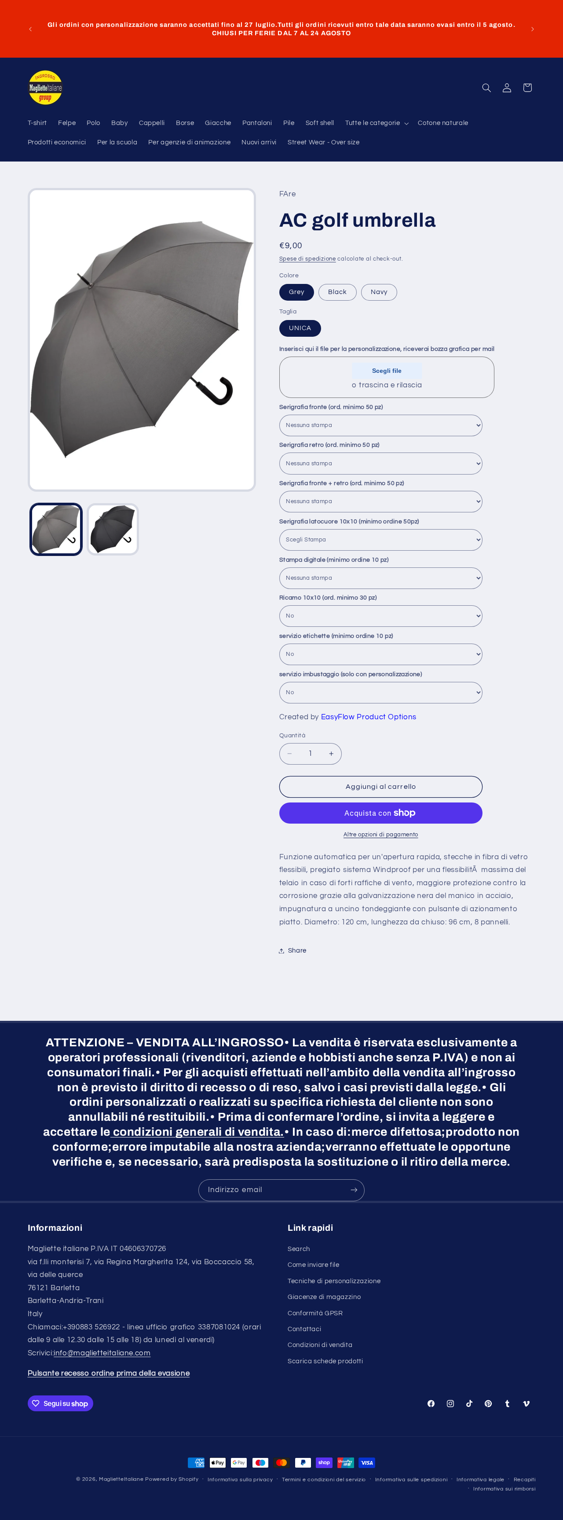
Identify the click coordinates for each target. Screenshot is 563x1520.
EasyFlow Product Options (369, 717)
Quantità (292, 735)
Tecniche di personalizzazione (334, 1281)
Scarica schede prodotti (325, 1361)
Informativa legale (481, 1479)
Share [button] (297, 950)
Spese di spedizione (307, 259)
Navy (379, 292)
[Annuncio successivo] (532, 29)
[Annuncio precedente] (30, 29)
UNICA (300, 328)
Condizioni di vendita (320, 1345)
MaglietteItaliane (121, 1479)
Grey (296, 292)
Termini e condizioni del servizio (324, 1479)
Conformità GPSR (315, 1313)
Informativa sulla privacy (240, 1479)
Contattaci (304, 1329)
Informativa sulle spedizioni (411, 1479)
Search (299, 1249)
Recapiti (525, 1479)
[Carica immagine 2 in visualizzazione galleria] (113, 529)
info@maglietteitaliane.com (102, 1353)
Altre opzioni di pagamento (381, 835)
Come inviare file (314, 1265)
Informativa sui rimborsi (504, 1489)
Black (337, 292)
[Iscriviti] (354, 1190)
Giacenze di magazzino (324, 1297)
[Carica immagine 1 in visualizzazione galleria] (56, 529)
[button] (376, 123)
